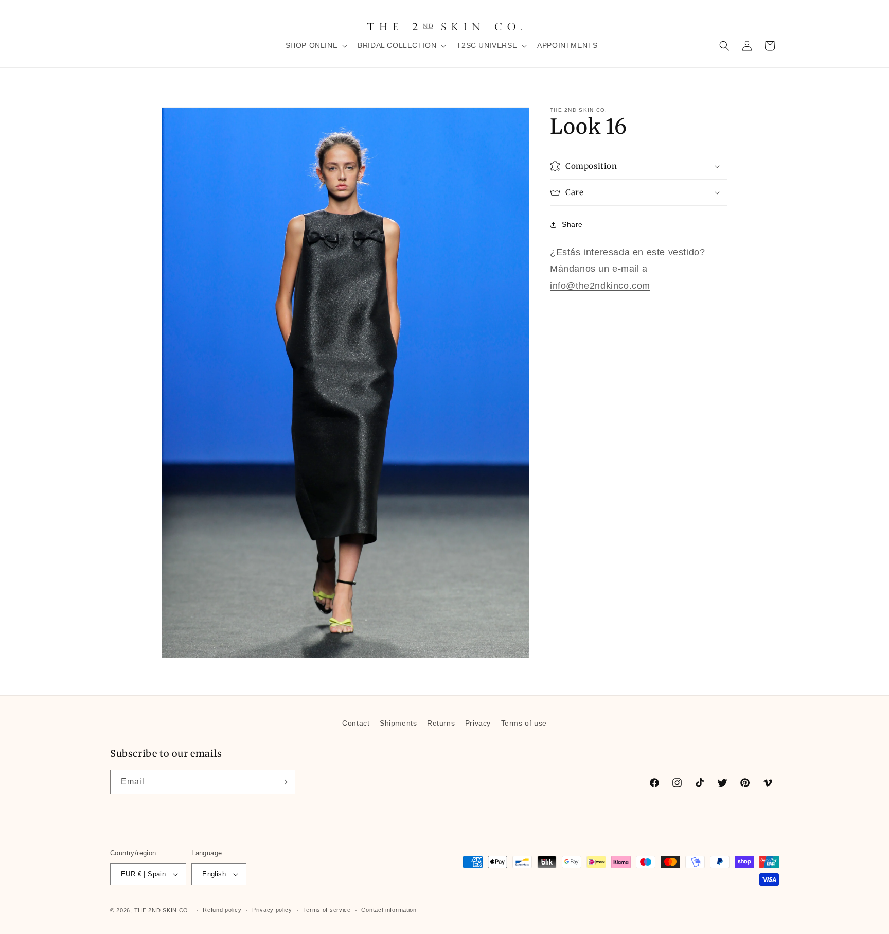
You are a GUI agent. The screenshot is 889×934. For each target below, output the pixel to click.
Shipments (398, 723)
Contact (355, 723)
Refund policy (222, 910)
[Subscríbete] (283, 782)
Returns (441, 723)
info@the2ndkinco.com (600, 285)
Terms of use (524, 723)
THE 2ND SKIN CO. (162, 910)
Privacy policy (272, 910)
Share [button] (572, 224)
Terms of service (327, 910)
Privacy (478, 723)
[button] (315, 45)
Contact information (388, 910)
